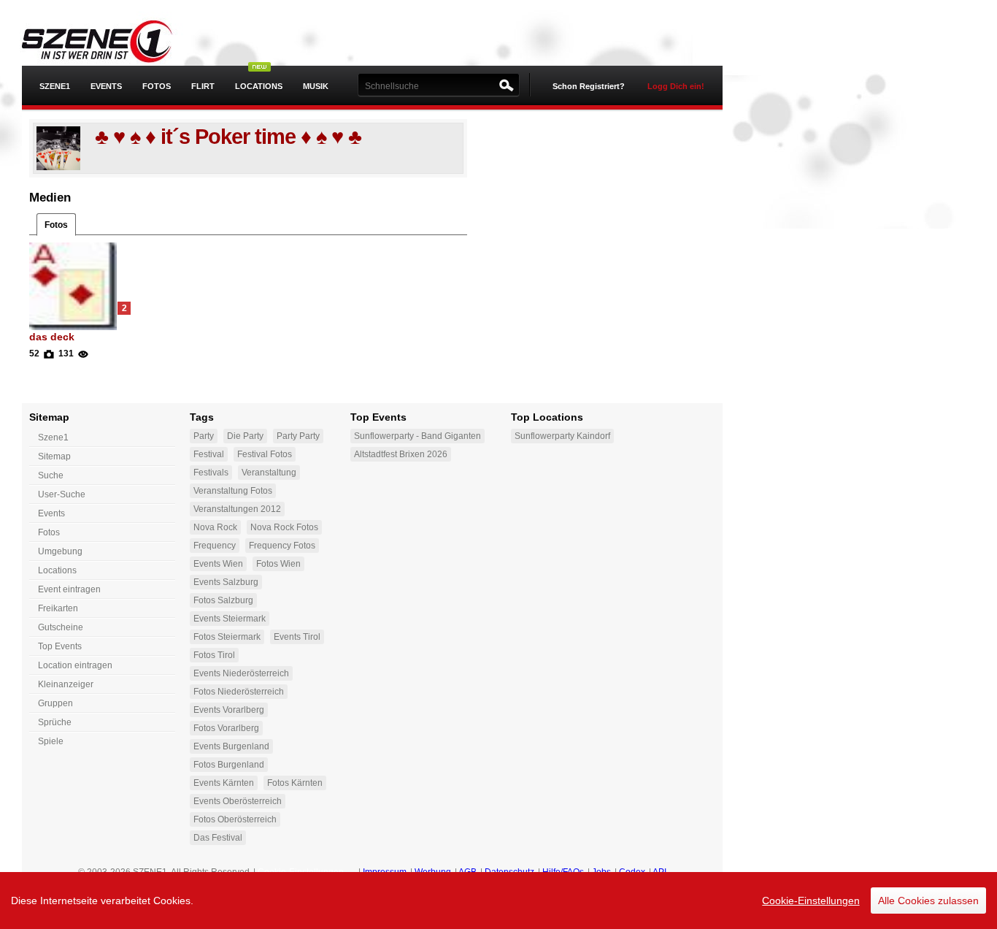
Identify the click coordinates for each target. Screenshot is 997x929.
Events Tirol (297, 637)
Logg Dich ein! (675, 86)
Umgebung (60, 551)
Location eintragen (75, 665)
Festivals (210, 472)
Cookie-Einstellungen (811, 900)
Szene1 (53, 437)
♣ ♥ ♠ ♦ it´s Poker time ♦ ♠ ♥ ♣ (228, 136)
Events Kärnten (223, 783)
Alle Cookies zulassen (928, 900)
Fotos (156, 86)
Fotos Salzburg (223, 600)
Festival (208, 454)
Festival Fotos (264, 454)
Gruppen (55, 703)
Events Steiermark (229, 618)
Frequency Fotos (282, 545)
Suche (50, 475)
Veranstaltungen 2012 (237, 509)
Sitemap (54, 456)
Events (106, 86)
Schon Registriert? (589, 86)
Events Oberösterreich (237, 801)
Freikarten (58, 608)
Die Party (245, 436)
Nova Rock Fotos (284, 527)
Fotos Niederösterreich (238, 692)
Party (203, 436)
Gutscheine (60, 627)
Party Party (298, 436)
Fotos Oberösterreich (235, 819)
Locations (258, 86)
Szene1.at (108, 40)
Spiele (50, 741)
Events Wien (218, 564)
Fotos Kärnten (295, 783)
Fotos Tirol (214, 655)
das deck (51, 337)
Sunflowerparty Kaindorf (562, 436)
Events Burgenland (231, 746)
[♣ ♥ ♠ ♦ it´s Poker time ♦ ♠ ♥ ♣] (58, 147)
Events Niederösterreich (241, 673)
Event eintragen (69, 589)
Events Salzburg (225, 582)
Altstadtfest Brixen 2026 (400, 454)
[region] (498, 900)
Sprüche (55, 722)
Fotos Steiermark (227, 637)
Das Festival (217, 838)
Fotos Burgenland (228, 765)
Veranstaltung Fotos (232, 491)
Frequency (214, 545)
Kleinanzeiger (65, 684)
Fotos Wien (278, 564)
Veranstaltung (269, 472)
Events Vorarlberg (228, 710)
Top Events (60, 646)
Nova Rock (215, 527)
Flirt (203, 86)
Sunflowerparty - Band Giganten (417, 436)
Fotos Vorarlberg (226, 728)
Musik (315, 86)
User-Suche (61, 494)
